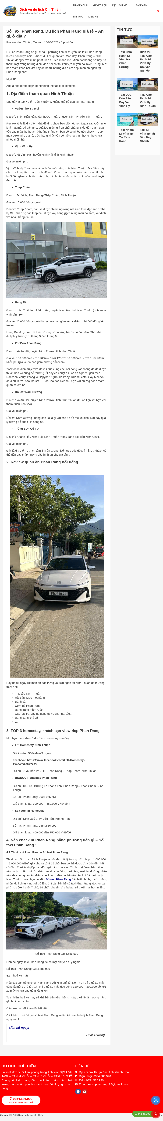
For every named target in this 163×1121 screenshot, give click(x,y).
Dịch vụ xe (119, 5)
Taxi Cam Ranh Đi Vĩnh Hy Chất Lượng (125, 59)
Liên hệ (93, 16)
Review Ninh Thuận (18, 42)
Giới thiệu (100, 5)
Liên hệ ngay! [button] (20, 1027)
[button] (158, 11)
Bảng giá (141, 5)
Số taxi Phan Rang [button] (58, 879)
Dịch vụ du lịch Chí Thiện (40, 9)
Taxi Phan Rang (34, 962)
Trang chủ (80, 5)
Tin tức (78, 16)
